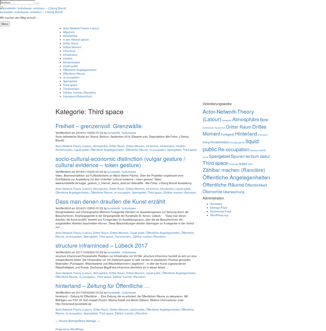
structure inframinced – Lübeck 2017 (101, 245)
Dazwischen (220, 127)
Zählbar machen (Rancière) (79, 92)
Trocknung (233, 164)
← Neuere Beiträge (66, 321)
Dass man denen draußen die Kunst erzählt (110, 201)
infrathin (68, 58)
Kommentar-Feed (220, 211)
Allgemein (69, 32)
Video (250, 164)
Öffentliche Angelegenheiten (80, 70)
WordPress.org (219, 215)
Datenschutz (208, 127)
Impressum (263, 134)
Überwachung (233, 191)
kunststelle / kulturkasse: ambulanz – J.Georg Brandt (31, 12)
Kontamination (71, 62)
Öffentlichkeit (256, 185)
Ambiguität (226, 120)
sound (205, 157)
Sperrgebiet (70, 81)
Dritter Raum (70, 43)
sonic (263, 150)
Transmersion (71, 89)
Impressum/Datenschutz (77, 96)
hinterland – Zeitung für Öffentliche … (102, 285)
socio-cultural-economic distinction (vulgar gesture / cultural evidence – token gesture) (120, 161)
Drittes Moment (72, 47)
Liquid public (70, 66)
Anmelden (216, 204)
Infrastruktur (70, 55)
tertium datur (258, 156)
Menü (5, 24)
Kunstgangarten (238, 142)
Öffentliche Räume (74, 73)
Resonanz (254, 150)
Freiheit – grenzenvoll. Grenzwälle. (99, 126)
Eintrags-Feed (218, 207)
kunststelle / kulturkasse (122, 133)
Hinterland (246, 133)
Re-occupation (233, 149)
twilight (243, 164)
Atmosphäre (70, 36)
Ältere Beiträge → (89, 321)
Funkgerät (227, 134)
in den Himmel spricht (76, 39)
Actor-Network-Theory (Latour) (81, 28)
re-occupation (71, 77)
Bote (264, 119)
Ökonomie (212, 191)
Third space (70, 85)
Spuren (238, 156)
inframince (69, 51)
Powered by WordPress (69, 329)
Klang (206, 142)
